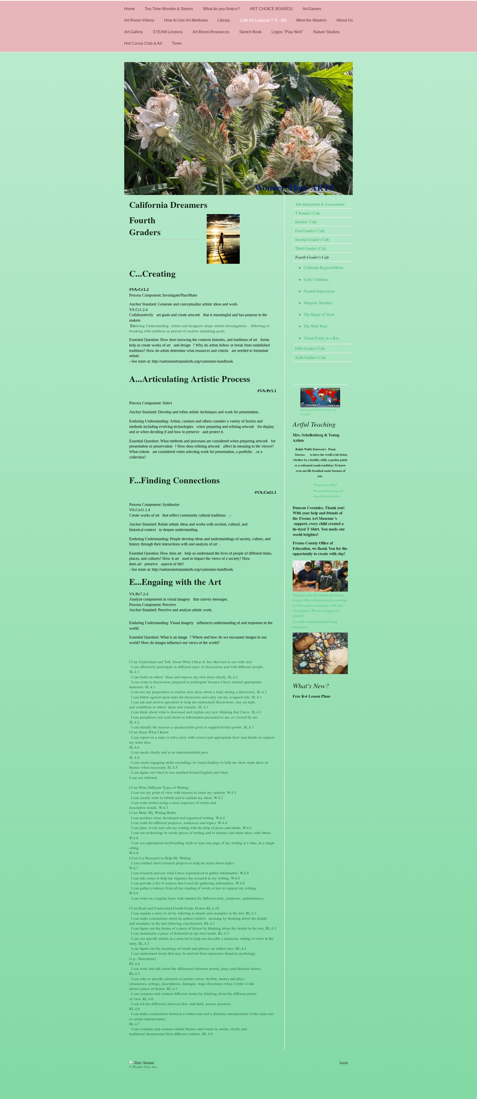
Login (344, 1062)
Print (138, 1062)
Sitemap (148, 1062)
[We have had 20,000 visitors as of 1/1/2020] (320, 398)
